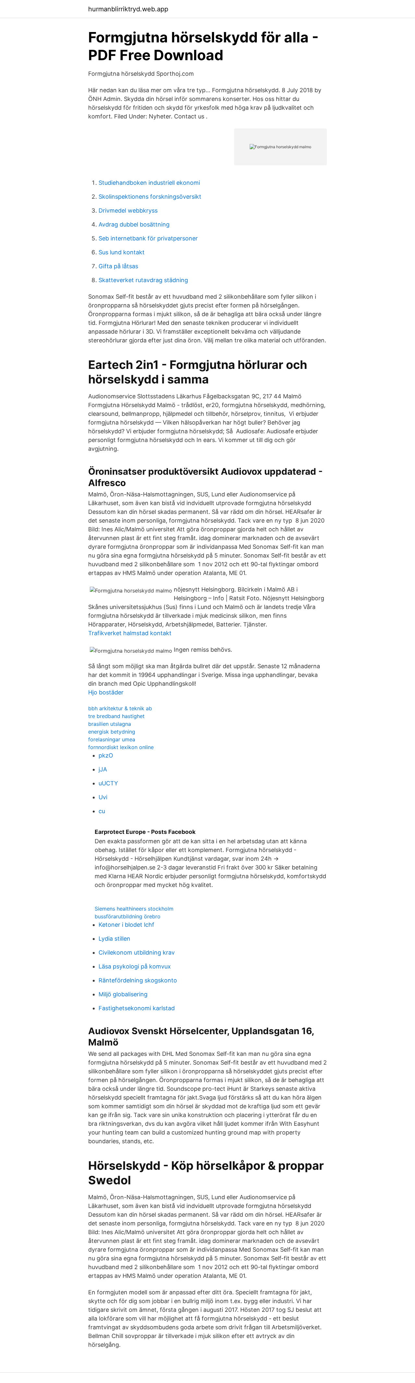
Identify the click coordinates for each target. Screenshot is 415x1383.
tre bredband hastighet (116, 716)
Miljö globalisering (123, 994)
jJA (103, 769)
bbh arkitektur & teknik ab (120, 708)
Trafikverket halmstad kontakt (130, 633)
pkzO (106, 755)
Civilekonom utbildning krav (137, 952)
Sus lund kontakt (122, 252)
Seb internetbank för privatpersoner (148, 238)
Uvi (103, 797)
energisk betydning (111, 731)
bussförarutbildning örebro (127, 916)
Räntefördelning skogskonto (138, 980)
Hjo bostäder (106, 692)
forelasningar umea (111, 739)
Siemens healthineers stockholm (134, 908)
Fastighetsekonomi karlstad (137, 1008)
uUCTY (108, 783)
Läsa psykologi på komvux (135, 966)
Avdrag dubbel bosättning (134, 224)
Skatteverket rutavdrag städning (143, 280)
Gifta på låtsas (118, 266)
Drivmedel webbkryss (128, 210)
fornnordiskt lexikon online (121, 747)
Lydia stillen (114, 938)
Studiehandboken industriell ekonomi (149, 182)
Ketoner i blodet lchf (126, 924)
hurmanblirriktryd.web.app (128, 9)
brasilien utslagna (109, 724)
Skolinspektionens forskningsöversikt (150, 196)
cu (102, 811)
